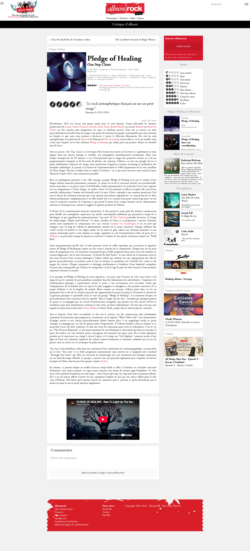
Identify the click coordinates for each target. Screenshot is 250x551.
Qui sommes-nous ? (64, 509)
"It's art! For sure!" (188, 220)
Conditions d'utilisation (66, 521)
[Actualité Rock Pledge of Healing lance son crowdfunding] (172, 149)
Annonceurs (60, 518)
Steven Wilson (90, 308)
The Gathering (120, 217)
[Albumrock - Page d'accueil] (125, 14)
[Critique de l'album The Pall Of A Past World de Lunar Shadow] (172, 207)
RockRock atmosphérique (189, 126)
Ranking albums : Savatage (178, 279)
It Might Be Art (189, 216)
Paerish (93, 126)
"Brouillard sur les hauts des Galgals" (190, 206)
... (166, 282)
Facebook (107, 509)
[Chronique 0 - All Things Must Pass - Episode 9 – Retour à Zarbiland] (183, 349)
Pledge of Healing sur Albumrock (183, 111)
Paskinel (139, 126)
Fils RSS (106, 515)
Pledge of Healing (114, 58)
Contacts (59, 512)
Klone (84, 139)
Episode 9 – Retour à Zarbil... (179, 365)
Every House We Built (191, 163)
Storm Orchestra (80, 126)
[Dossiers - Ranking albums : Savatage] (183, 274)
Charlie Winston (173, 319)
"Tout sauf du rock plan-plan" (190, 239)
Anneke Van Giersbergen (123, 223)
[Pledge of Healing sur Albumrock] (172, 130)
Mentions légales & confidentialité (71, 524)
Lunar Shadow (188, 194)
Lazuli (68, 126)
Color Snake (187, 231)
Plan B (184, 234)
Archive (104, 361)
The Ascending (111, 139)
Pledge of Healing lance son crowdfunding (190, 142)
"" (183, 178)
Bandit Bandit (118, 126)
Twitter (106, 512)
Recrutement (61, 515)
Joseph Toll (187, 212)
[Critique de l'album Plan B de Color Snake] (172, 244)
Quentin (89, 112)
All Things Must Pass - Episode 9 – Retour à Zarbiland (182, 361)
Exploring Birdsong (191, 160)
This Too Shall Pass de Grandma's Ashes (70, 39)
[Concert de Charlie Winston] (183, 314)
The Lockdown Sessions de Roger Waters (135, 39)
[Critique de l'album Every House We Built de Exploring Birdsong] (172, 173)
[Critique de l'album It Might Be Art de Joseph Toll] (172, 226)
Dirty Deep (103, 126)
